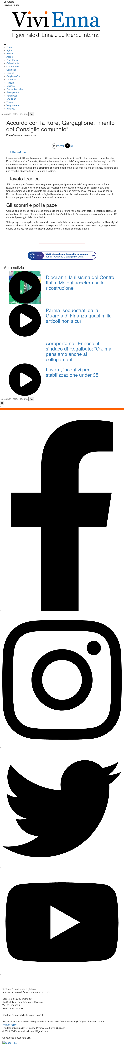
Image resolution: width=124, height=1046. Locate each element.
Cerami (10, 73)
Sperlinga (11, 98)
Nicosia (10, 82)
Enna (9, 47)
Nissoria (10, 85)
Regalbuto (11, 95)
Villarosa (10, 108)
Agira (9, 50)
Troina (9, 102)
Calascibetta (12, 63)
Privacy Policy (11, 4)
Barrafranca (12, 60)
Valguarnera (12, 105)
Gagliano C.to (13, 76)
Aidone (10, 53)
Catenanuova (13, 66)
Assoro (10, 56)
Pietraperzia (12, 92)
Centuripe (11, 69)
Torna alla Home (62, 240)
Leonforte (11, 79)
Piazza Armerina (14, 89)
